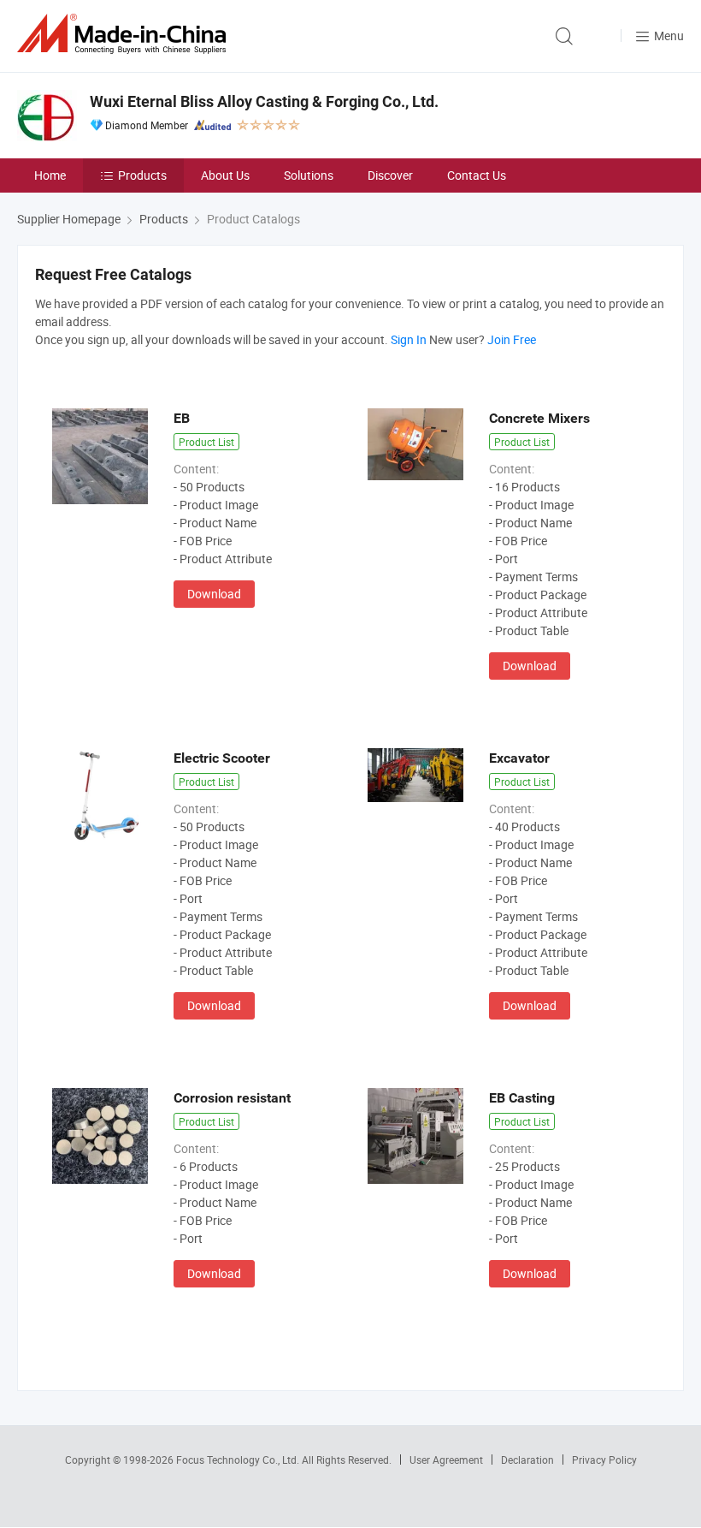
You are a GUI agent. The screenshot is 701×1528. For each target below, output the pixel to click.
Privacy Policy (604, 1459)
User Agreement (446, 1459)
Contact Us (476, 175)
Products (142, 175)
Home (50, 175)
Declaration (527, 1459)
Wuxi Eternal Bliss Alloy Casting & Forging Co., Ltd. (264, 101)
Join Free (511, 339)
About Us (225, 175)
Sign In (409, 339)
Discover (390, 175)
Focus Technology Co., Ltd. (239, 1459)
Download (214, 594)
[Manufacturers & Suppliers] (125, 34)
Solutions (308, 175)
